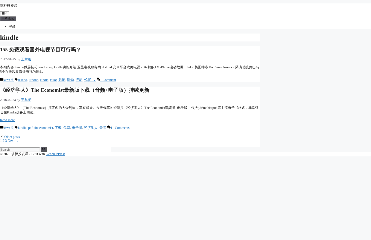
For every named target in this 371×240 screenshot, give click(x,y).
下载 (58, 128)
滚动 (79, 80)
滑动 (70, 80)
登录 (12, 26)
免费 (66, 128)
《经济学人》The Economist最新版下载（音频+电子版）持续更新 (74, 90)
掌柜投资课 (8, 5)
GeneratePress (55, 154)
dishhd (22, 80)
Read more (7, 120)
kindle (44, 80)
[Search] (44, 149)
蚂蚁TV (90, 80)
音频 (102, 128)
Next (13, 140)
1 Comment (108, 80)
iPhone (33, 80)
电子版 (77, 128)
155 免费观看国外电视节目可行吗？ (40, 49)
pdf (30, 128)
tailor (53, 80)
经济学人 (91, 128)
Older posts (12, 137)
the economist (43, 128)
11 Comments (120, 128)
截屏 (61, 80)
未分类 (8, 80)
